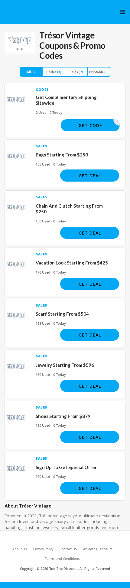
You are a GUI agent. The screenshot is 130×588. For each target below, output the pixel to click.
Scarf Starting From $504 (62, 314)
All (31, 72)
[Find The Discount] (13, 11)
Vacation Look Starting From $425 (72, 262)
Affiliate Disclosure (97, 549)
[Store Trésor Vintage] (20, 43)
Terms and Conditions (62, 559)
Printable (99, 72)
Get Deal (90, 176)
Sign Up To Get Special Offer (66, 467)
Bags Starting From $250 (62, 154)
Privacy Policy (43, 549)
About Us (19, 549)
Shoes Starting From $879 (63, 416)
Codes (53, 72)
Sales (76, 72)
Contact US (68, 549)
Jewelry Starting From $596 (65, 365)
